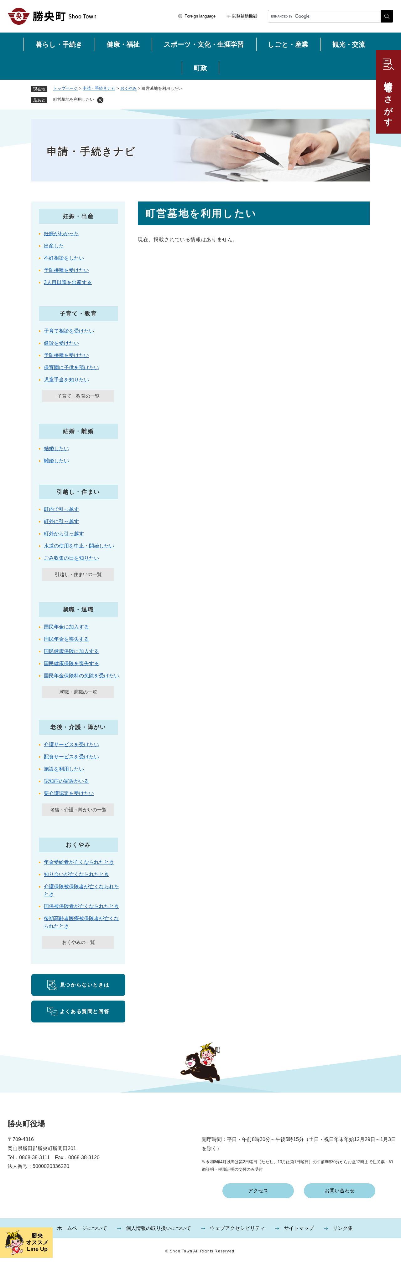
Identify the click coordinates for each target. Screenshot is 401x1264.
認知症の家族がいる (66, 781)
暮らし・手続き (59, 44)
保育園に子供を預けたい (71, 367)
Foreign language (200, 16)
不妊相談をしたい (64, 258)
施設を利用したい (64, 769)
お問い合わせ (340, 1190)
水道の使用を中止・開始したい (79, 545)
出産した (54, 245)
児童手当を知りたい (66, 379)
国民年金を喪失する (66, 639)
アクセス (258, 1190)
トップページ (65, 88)
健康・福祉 (123, 44)
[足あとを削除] (100, 100)
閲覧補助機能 (244, 16)
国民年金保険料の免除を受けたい (81, 675)
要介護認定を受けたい (69, 793)
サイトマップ (299, 1228)
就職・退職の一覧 (78, 692)
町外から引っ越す (64, 533)
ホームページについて (82, 1228)
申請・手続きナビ (99, 88)
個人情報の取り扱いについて (158, 1228)
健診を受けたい (61, 343)
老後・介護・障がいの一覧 (78, 809)
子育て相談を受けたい (69, 331)
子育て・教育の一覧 (78, 396)
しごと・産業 (288, 44)
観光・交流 (348, 44)
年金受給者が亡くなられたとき (79, 862)
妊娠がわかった (61, 233)
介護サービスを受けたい (71, 744)
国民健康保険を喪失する (71, 663)
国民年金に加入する (66, 626)
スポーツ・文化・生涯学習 (204, 44)
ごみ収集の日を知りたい (71, 558)
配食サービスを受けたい (71, 756)
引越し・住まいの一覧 (78, 574)
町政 (200, 67)
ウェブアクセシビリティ (237, 1228)
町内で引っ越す (61, 509)
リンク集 (343, 1228)
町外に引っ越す (61, 521)
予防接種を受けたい (66, 270)
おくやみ (128, 88)
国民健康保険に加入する (71, 651)
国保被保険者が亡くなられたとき (81, 906)
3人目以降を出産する (68, 282)
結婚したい (56, 448)
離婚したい (56, 460)
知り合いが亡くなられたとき (76, 874)
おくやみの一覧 (78, 942)
